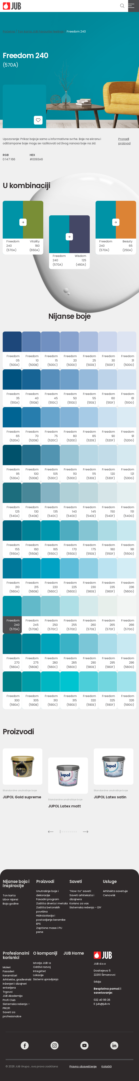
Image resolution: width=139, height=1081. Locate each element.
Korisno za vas (79, 903)
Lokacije (38, 975)
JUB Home (73, 953)
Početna (9, 31)
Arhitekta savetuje (115, 891)
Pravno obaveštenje (83, 1066)
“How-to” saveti (80, 891)
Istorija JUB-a (42, 963)
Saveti (76, 881)
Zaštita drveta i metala (52, 903)
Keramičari (10, 975)
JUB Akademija (12, 996)
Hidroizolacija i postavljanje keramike (51, 918)
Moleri (6, 967)
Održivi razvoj (42, 967)
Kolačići (107, 1066)
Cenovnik (109, 895)
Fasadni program (47, 899)
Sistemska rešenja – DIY (85, 907)
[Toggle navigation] (133, 6)
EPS (38, 924)
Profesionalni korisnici (16, 955)
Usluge (110, 881)
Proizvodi (45, 881)
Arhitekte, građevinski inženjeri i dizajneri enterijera (17, 983)
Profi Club (9, 1000)
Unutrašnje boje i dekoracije (47, 893)
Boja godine (11, 903)
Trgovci (7, 992)
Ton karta (9, 895)
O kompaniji (45, 953)
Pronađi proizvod (124, 141)
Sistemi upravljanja (45, 979)
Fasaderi (8, 971)
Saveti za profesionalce (12, 1014)
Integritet (39, 971)
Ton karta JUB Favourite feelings (41, 31)
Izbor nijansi (10, 899)
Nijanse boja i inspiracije (16, 884)
